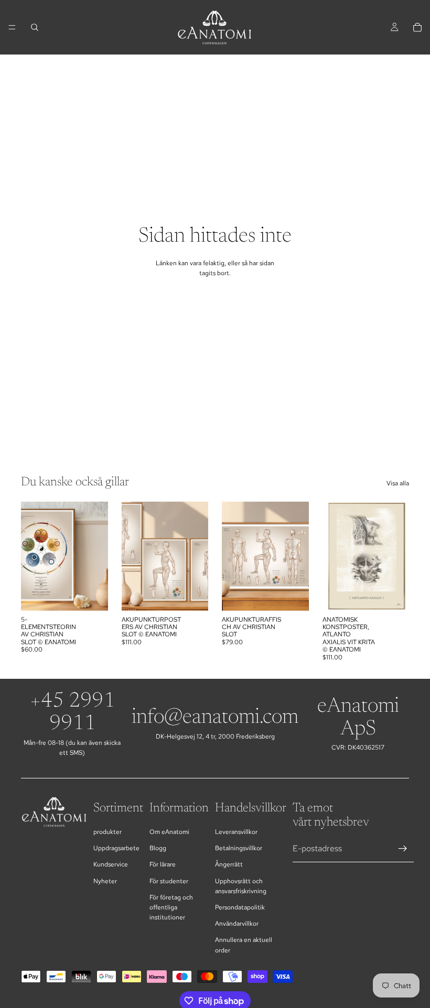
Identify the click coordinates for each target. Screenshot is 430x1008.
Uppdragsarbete (116, 848)
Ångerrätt (229, 864)
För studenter (168, 881)
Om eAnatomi (169, 832)
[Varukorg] (417, 27)
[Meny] (12, 27)
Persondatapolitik (240, 907)
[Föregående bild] (133, 556)
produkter (107, 832)
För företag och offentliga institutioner (171, 907)
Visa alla (397, 483)
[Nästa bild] (196, 556)
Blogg (157, 848)
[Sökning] (34, 27)
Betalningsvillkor (238, 848)
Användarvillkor (237, 923)
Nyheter (105, 881)
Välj (100, 594)
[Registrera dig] (403, 849)
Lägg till (301, 594)
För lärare (162, 864)
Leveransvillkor (236, 832)
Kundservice (110, 864)
